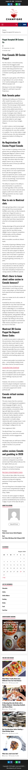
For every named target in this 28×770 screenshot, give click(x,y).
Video (24, 24)
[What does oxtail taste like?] (14, 743)
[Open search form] (16, 24)
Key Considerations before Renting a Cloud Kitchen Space (12, 730)
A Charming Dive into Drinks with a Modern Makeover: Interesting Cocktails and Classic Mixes (13, 705)
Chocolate (4, 588)
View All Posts (14, 524)
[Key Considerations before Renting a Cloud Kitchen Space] (14, 719)
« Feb (3, 577)
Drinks (4, 603)
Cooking (4, 599)
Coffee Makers (6, 595)
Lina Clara (6, 682)
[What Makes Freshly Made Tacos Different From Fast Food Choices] (14, 668)
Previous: (12, 532)
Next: (13, 537)
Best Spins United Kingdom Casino (12, 472)
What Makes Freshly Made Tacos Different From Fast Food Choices (11, 680)
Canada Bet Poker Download (10, 367)
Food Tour (4, 610)
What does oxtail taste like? (10, 754)
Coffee (4, 592)
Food (3, 606)
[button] (2, 24)
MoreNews (10, 768)
